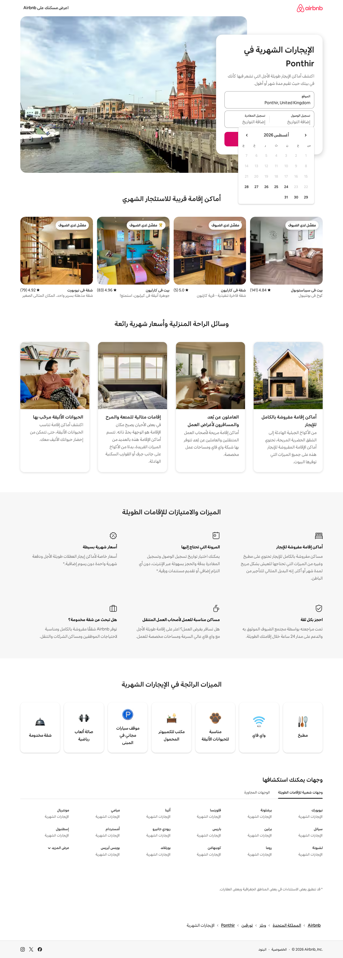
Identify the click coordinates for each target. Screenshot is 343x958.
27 (256, 186)
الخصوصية (279, 949)
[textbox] (292, 122)
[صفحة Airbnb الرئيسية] (310, 8)
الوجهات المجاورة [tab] (257, 792)
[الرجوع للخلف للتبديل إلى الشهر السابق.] (305, 135)
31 (286, 197)
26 (266, 186)
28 (246, 186)
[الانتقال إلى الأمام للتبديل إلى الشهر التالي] (247, 135)
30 (296, 197)
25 (276, 186)
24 (286, 186)
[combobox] (269, 103)
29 (306, 197)
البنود (262, 949)
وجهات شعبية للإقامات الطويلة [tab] (300, 792)
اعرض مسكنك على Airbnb (46, 7)
